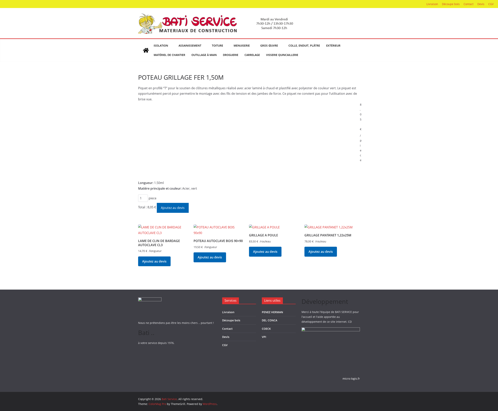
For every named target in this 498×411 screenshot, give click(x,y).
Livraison (432, 4)
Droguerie (230, 55)
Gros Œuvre (269, 45)
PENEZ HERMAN (272, 312)
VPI (264, 337)
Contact (468, 4)
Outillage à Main (204, 55)
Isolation (161, 45)
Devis (480, 4)
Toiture (217, 45)
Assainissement (190, 45)
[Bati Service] (146, 50)
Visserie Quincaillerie (282, 55)
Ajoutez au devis (173, 208)
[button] (170, 45)
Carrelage (252, 55)
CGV (491, 4)
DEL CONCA (269, 320)
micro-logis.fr (351, 378)
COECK (266, 329)
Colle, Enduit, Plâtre (304, 45)
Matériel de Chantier (169, 55)
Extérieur (333, 45)
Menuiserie (242, 45)
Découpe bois (451, 4)
